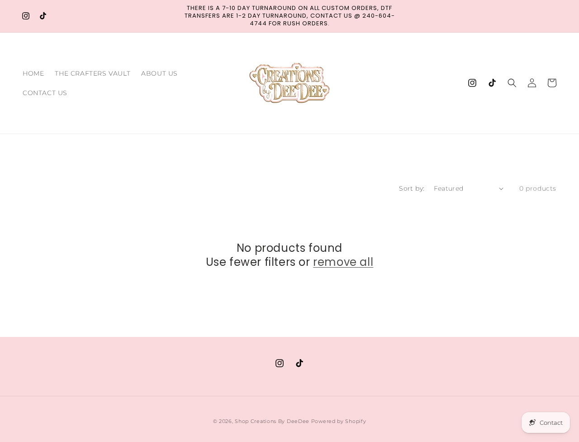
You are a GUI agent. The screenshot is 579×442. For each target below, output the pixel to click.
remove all (343, 262)
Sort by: (411, 188)
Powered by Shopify (338, 421)
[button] (512, 83)
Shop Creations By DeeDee (272, 421)
